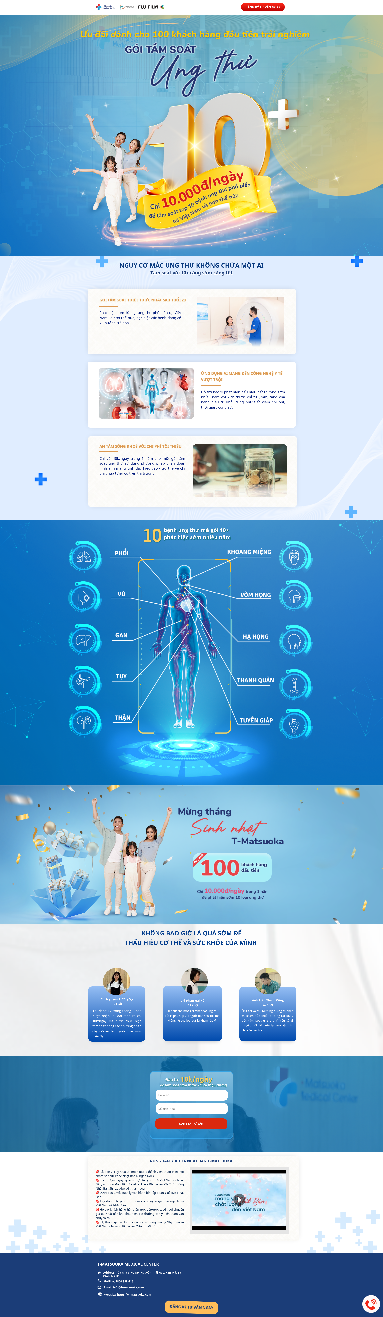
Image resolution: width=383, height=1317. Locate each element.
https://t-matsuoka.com (134, 1294)
